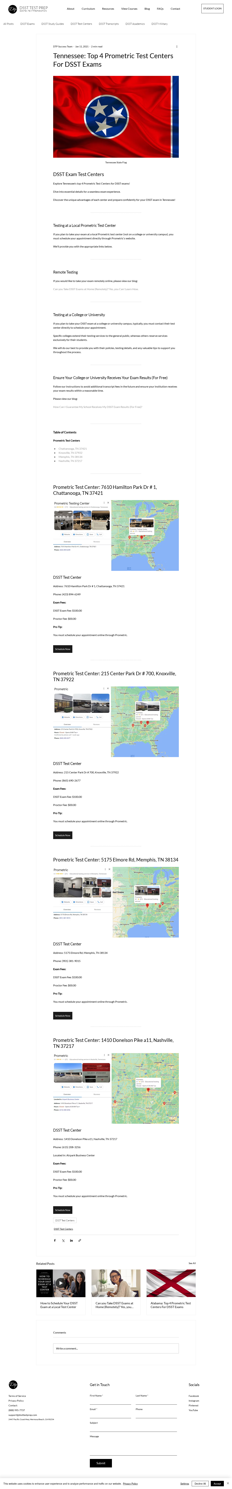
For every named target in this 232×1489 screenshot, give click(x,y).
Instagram (194, 1400)
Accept (217, 1483)
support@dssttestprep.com (22, 1414)
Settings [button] (184, 1483)
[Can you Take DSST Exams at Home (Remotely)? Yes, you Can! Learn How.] (116, 1283)
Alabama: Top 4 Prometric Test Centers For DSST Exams (171, 1305)
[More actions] (177, 46)
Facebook (194, 1395)
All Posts (8, 23)
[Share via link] (79, 1240)
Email (93, 1409)
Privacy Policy (16, 1400)
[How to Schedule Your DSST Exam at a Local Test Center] (60, 1283)
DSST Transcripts (109, 23)
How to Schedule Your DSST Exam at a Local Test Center (59, 1305)
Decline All (200, 1483)
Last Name (141, 1395)
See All (192, 1263)
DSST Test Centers (81, 23)
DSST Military (159, 23)
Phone (139, 1409)
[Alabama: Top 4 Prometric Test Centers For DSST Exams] (171, 1283)
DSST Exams (27, 23)
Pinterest (193, 1405)
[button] (109, 8)
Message (94, 1436)
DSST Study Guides (52, 23)
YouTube (193, 1410)
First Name (96, 1395)
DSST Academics (135, 23)
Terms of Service (17, 1395)
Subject (94, 1423)
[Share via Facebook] (54, 1240)
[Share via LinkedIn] (71, 1240)
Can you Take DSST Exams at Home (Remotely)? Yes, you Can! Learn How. (114, 1305)
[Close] (228, 1483)
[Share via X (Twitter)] (63, 1240)
